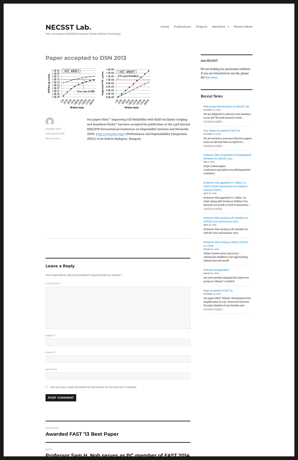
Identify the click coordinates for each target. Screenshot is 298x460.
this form (211, 77)
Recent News (243, 26)
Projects (201, 26)
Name (51, 335)
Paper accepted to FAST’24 (218, 290)
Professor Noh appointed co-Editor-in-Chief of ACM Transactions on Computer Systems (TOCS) (225, 186)
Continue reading (212, 121)
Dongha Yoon (53, 128)
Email (51, 352)
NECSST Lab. (68, 27)
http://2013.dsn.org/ (110, 134)
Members (218, 26)
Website (51, 369)
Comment (53, 283)
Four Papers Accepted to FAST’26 (221, 130)
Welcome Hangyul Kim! (216, 270)
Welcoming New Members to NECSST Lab (226, 106)
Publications (182, 26)
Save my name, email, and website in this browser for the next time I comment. (93, 387)
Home (165, 26)
